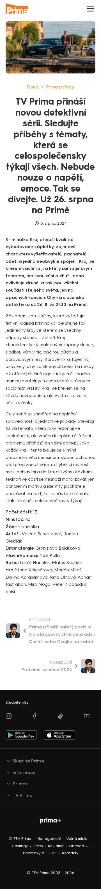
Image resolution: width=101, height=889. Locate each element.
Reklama (56, 846)
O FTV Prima (20, 838)
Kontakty (70, 853)
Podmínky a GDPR (40, 853)
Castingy (20, 846)
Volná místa (77, 838)
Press (38, 846)
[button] (90, 9)
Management (48, 838)
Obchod (76, 846)
